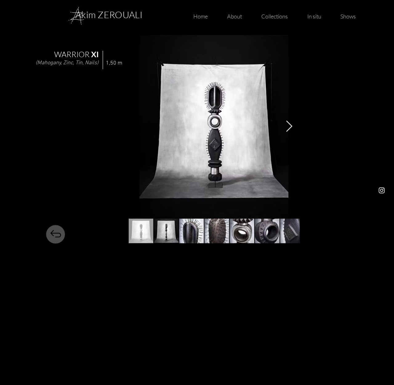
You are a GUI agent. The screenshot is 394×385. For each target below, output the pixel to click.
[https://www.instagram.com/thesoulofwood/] (382, 190)
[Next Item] (289, 127)
